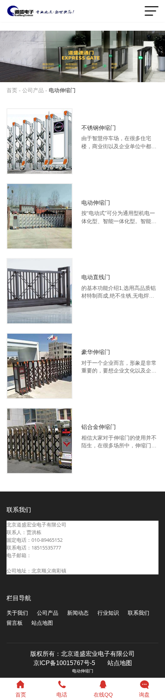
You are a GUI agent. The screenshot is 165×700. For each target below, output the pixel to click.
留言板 (15, 623)
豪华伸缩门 (95, 352)
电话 (61, 695)
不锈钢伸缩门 (98, 128)
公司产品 (33, 90)
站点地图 (42, 623)
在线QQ (103, 695)
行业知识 (108, 613)
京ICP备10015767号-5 (64, 663)
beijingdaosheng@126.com (37, 562)
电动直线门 (95, 277)
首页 (12, 90)
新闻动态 (78, 613)
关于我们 (17, 613)
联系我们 (138, 613)
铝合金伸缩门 (98, 427)
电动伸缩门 (62, 90)
